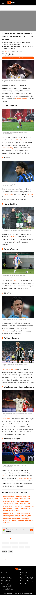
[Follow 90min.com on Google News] (31, 530)
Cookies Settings (7, 589)
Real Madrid (7, 419)
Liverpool (15, 281)
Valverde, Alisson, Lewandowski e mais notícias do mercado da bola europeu (16, 497)
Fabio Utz (7, 51)
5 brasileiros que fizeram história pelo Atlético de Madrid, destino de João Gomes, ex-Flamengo (18, 521)
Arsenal (30, 194)
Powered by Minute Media (13, 593)
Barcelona (5, 476)
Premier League (7, 194)
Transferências (5, 543)
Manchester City (7, 148)
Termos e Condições (27, 578)
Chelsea (13, 237)
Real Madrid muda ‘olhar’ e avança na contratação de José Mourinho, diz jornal (17, 515)
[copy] (12, 54)
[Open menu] (3, 3)
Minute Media (6, 581)
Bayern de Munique (10, 370)
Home (3, 559)
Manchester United (23, 140)
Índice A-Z (23, 584)
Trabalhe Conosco (26, 581)
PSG (15, 242)
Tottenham (5, 331)
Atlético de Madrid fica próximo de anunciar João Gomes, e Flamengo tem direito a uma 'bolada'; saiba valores (18, 508)
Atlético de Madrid (25, 478)
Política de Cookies (7, 578)
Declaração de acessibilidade (6, 585)
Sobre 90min (5, 573)
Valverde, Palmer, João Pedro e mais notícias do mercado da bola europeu (16, 502)
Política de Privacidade (24, 574)
